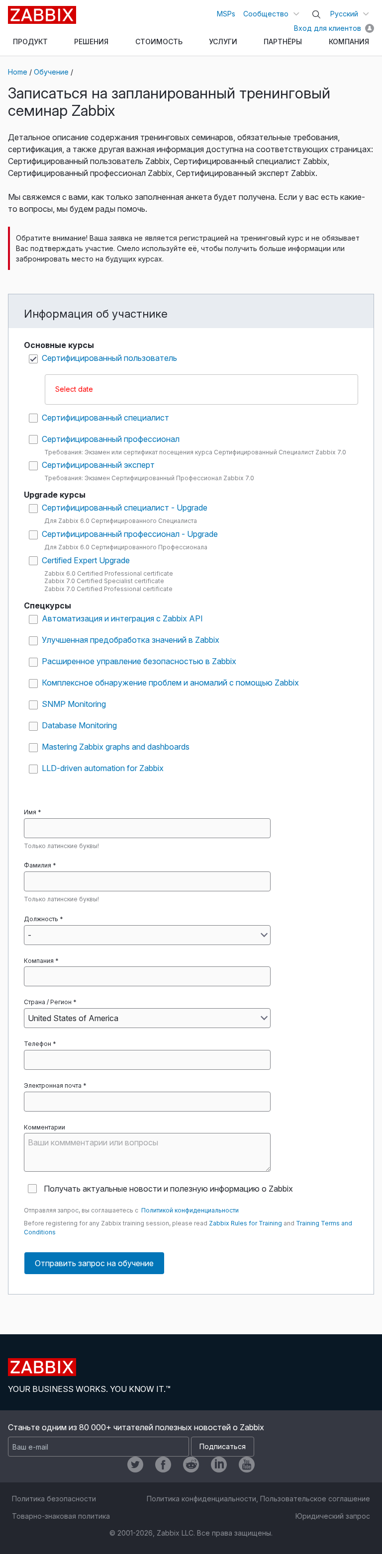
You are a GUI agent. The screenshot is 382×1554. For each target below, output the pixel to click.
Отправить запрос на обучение (94, 1263)
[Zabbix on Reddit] (191, 1464)
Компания (39, 960)
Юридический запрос (332, 1516)
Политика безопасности (54, 1498)
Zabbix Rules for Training (245, 1223)
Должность (41, 919)
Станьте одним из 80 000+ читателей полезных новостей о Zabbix (136, 1427)
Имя (30, 812)
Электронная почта (53, 1085)
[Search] (316, 14)
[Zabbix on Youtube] (247, 1464)
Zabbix (42, 15)
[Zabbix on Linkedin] (219, 1464)
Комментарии (44, 1127)
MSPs (226, 13)
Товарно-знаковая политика (61, 1516)
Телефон (37, 1043)
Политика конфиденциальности (201, 1498)
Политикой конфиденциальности (190, 1210)
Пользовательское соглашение (315, 1498)
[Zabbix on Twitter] (135, 1464)
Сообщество (265, 13)
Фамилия (37, 865)
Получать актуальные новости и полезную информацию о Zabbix (168, 1189)
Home (17, 72)
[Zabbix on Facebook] (163, 1464)
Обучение (51, 72)
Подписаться (222, 1446)
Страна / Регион (48, 1002)
